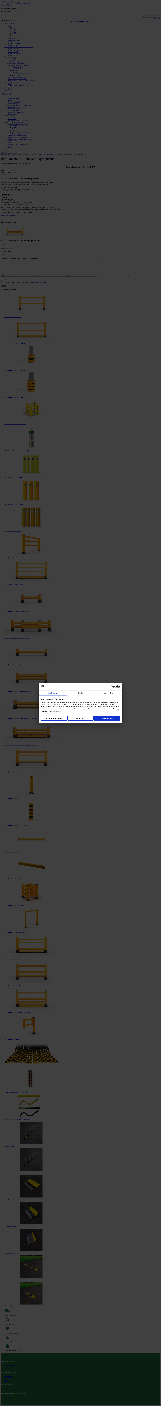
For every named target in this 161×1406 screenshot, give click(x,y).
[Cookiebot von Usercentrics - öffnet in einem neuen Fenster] (112, 686)
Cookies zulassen (107, 718)
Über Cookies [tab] (108, 693)
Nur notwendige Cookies (54, 718)
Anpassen (79, 718)
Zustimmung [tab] (52, 693)
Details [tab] (80, 693)
